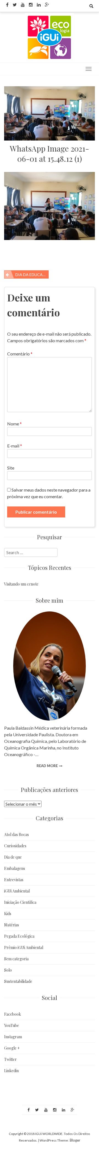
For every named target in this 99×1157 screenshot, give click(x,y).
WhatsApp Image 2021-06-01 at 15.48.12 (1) (49, 153)
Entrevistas (13, 879)
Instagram (13, 1036)
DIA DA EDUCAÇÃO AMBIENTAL (32, 274)
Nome (14, 423)
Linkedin (11, 1070)
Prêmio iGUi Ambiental (23, 947)
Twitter (10, 1059)
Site (10, 467)
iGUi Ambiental (17, 891)
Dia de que (13, 857)
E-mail (14, 445)
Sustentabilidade (18, 981)
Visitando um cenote (21, 584)
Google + (12, 1048)
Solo (8, 970)
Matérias (11, 924)
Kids (7, 913)
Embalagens (14, 868)
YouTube (11, 1025)
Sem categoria (16, 958)
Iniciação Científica (20, 902)
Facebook (12, 1014)
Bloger (75, 1140)
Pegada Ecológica (19, 936)
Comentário (19, 353)
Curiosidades (15, 845)
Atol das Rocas (16, 834)
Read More (47, 766)
